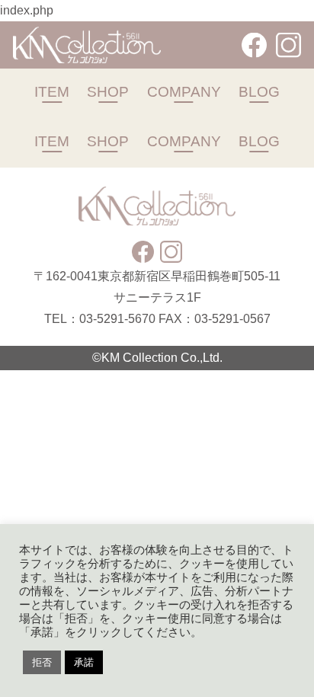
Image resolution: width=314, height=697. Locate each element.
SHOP (108, 91)
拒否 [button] (42, 662)
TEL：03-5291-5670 (99, 318)
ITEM (51, 91)
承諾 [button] (84, 662)
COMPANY (184, 91)
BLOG (259, 91)
